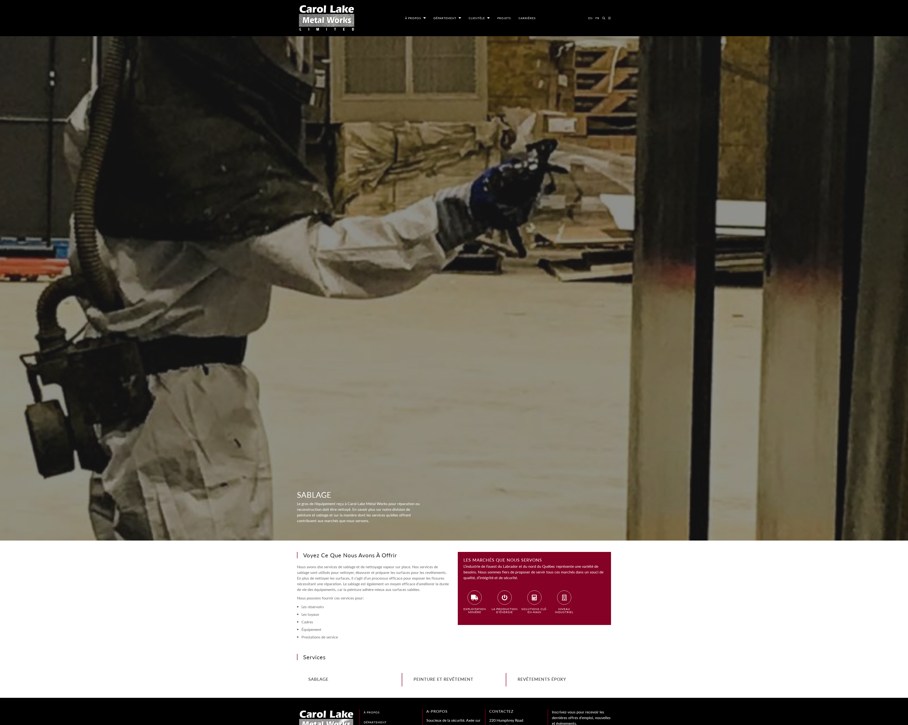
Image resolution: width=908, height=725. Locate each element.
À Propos (413, 18)
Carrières (527, 18)
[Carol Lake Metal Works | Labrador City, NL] (326, 18)
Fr (597, 18)
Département (444, 18)
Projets (504, 18)
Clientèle (477, 18)
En (590, 18)
